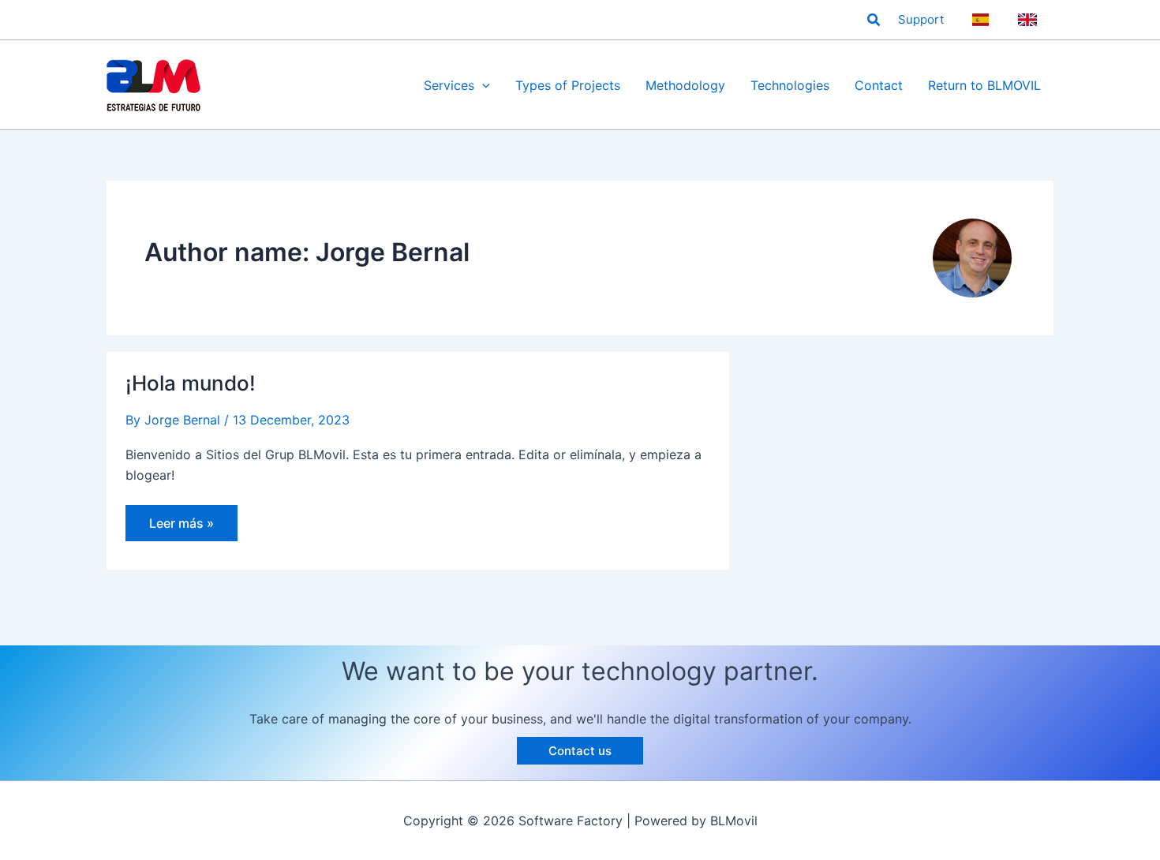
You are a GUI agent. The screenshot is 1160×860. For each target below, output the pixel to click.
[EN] (1029, 19)
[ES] (982, 19)
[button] (874, 20)
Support (921, 19)
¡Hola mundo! (190, 383)
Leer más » (181, 527)
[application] (482, 85)
